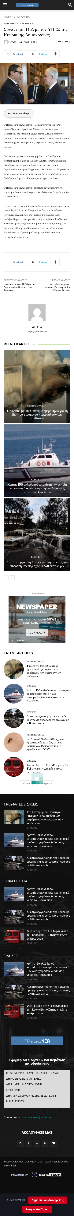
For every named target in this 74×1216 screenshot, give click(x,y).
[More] (56, 54)
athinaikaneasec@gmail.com (35, 1117)
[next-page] (12, 577)
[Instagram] (45, 1143)
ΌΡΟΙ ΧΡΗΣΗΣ (15, 1090)
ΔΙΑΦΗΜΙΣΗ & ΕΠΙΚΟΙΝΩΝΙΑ (24, 1084)
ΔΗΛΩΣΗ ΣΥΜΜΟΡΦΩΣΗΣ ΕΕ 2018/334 (31, 1095)
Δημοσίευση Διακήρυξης (47, 1200)
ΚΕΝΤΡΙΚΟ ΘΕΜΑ (36, 405)
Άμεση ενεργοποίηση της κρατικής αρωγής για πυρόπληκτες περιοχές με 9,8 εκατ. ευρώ (37, 564)
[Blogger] (20, 1143)
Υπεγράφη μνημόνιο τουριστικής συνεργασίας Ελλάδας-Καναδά (57, 287)
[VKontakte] (53, 1143)
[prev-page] (6, 577)
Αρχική (7, 16)
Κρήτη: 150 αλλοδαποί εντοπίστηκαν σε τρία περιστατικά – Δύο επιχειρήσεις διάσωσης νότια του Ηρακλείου (37, 488)
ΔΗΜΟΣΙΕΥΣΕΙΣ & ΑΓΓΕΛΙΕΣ (23, 1078)
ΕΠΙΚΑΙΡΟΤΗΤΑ (22, 16)
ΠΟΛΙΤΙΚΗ (28, 23)
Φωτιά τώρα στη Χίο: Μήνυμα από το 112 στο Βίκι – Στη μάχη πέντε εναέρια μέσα (48, 768)
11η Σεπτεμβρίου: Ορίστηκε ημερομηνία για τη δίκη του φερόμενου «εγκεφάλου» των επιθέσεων (37, 414)
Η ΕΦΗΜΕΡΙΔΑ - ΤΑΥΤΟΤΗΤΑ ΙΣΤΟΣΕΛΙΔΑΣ (33, 1073)
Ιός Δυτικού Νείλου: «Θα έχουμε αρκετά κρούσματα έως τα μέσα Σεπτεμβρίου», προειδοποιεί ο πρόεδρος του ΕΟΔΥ (45, 744)
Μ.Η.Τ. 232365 (15, 1101)
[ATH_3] (7, 42)
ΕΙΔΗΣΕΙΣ (36, 479)
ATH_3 (17, 42)
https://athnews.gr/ (37, 332)
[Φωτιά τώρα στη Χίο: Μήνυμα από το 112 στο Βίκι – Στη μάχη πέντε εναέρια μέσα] (14, 767)
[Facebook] (29, 1143)
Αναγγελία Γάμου (37, 1209)
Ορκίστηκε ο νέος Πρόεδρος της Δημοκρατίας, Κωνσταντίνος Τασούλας (19, 287)
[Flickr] (37, 1143)
